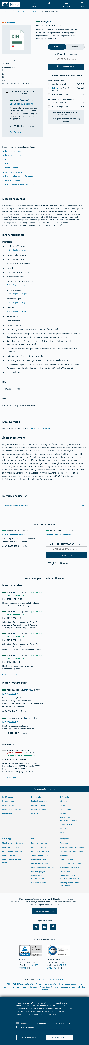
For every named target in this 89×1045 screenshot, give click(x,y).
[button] (49, 5)
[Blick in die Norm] (15, 37)
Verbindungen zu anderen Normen (19, 184)
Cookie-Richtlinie (53, 1014)
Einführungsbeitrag (13, 151)
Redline (55, 88)
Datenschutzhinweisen (25, 1014)
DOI (6, 163)
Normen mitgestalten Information (19, 176)
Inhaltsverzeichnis (13, 155)
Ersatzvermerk (11, 168)
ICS (6, 159)
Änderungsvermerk (13, 172)
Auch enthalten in (12, 180)
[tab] (44, 505)
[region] (44, 1016)
